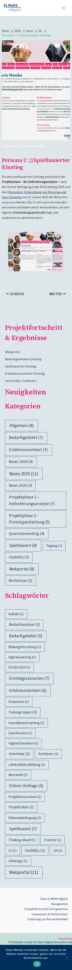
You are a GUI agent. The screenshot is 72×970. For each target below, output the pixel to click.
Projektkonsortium (24, 796)
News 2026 (20, 485)
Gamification (20, 733)
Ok (37, 964)
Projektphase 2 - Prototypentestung (29, 519)
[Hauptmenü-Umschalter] (63, 8)
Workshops (20, 580)
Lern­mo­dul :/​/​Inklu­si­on (20, 381)
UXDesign (18, 861)
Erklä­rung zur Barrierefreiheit (47, 919)
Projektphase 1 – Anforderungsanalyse (32, 500)
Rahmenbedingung (24, 817)
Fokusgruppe (23, 712)
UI (12, 850)
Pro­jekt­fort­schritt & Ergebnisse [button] (46, 909)
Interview (19, 754)
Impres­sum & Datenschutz (50, 914)
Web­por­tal (12, 352)
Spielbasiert (23, 545)
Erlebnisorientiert (28, 450)
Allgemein (21, 425)
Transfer (52, 840)
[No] (67, 957)
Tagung (54, 545)
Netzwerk (18, 774)
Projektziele (21, 807)
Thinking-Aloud (22, 840)
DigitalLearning (22, 657)
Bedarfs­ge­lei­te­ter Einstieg (23, 359)
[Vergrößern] (59, 237)
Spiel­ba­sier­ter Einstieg (20, 366)
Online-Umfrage (26, 786)
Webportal (21, 569)
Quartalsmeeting (26, 533)
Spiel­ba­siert (10, 146)
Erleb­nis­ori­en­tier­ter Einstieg (25, 373)
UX (57, 850)
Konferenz (48, 753)
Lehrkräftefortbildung (26, 764)
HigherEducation (23, 743)
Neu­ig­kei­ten (59, 904)
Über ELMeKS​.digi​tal (54, 899)
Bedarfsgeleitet (26, 438)
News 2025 (23, 474)
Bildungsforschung (24, 647)
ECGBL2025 (19, 667)
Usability (19, 557)
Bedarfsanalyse (24, 624)
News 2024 (21, 462)
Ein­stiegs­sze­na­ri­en (32, 146)
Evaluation (18, 701)
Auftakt (16, 614)
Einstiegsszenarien (29, 678)
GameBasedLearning (26, 722)
